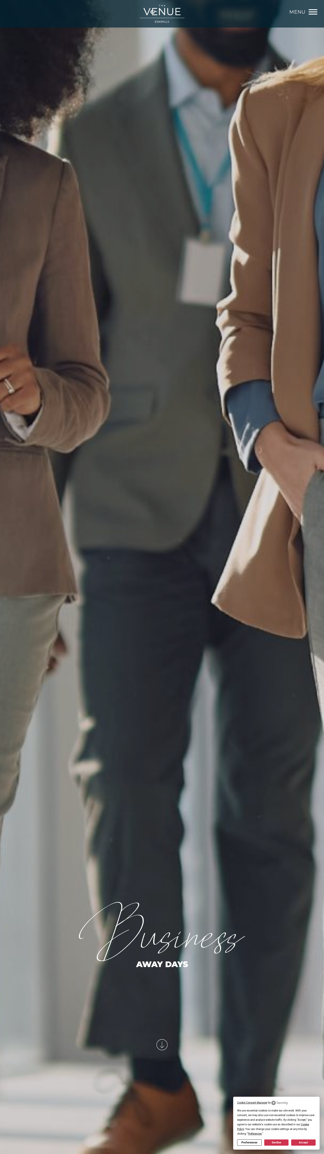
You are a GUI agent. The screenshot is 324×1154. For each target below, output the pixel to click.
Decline (276, 1142)
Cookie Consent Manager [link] (252, 1102)
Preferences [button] (255, 1133)
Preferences (249, 1142)
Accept (303, 1142)
